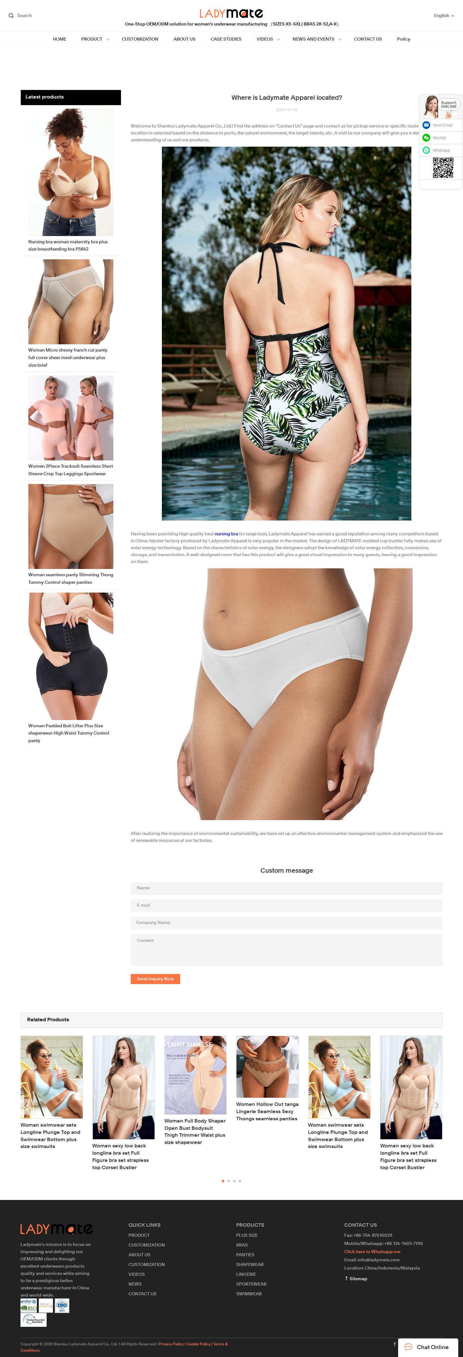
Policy (403, 39)
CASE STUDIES (226, 39)
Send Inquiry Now (155, 979)
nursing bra (226, 534)
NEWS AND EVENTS (313, 39)
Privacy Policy (171, 1344)
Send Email (443, 125)
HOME (59, 39)
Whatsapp (441, 150)
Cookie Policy (198, 1344)
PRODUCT (91, 39)
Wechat (439, 138)
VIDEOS (265, 39)
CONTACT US (368, 39)
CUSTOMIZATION (140, 39)
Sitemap (358, 1279)
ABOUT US (185, 39)
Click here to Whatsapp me (372, 1252)
